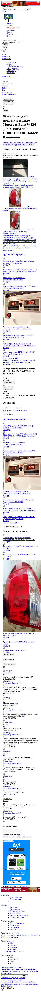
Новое (18, 408)
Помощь (4, 905)
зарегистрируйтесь (20, 837)
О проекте (5, 895)
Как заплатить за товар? (19, 915)
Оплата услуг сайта (8, 941)
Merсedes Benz (21, 410)
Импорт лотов (15, 913)
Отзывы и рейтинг (17, 917)
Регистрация (7, 92)
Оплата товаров (7, 955)
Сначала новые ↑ (9, 664)
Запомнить (8, 84)
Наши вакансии (16, 897)
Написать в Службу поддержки (13, 978)
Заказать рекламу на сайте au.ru (15, 886)
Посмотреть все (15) (10, 358)
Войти (4, 88)
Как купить (14, 907)
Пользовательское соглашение (12, 967)
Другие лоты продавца (14, 254)
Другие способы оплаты (14, 951)
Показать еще (8, 654)
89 (4, 675)
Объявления (14, 925)
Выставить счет (16, 929)
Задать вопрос (9, 382)
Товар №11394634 (27, 145)
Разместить (6, 57)
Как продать (15, 909)
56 (4, 702)
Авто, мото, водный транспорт (24, 143)
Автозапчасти (8, 145)
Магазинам (14, 927)
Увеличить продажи (18, 911)
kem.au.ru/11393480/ (16, 716)
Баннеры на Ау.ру (17, 923)
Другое (17, 145)
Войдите (6, 837)
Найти (5, 45)
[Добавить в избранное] (4, 385)
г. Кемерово (7, 143)
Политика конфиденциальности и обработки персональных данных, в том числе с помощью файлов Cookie (19, 971)
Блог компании (16, 899)
